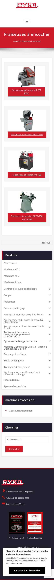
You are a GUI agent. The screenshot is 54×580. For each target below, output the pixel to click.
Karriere (35, 547)
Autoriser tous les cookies (27, 570)
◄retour (45, 242)
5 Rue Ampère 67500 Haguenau (19, 491)
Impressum (20, 547)
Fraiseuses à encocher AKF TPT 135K (26, 92)
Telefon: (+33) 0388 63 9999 (17, 498)
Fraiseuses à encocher (31, 41)
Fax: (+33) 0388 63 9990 (15, 504)
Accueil (16, 41)
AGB (28, 547)
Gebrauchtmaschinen (21, 410)
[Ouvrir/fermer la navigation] (27, 21)
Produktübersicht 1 (16, 538)
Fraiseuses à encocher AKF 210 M (27, 134)
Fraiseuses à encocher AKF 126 (26, 174)
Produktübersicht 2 (34, 538)
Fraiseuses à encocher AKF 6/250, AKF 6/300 (27, 218)
